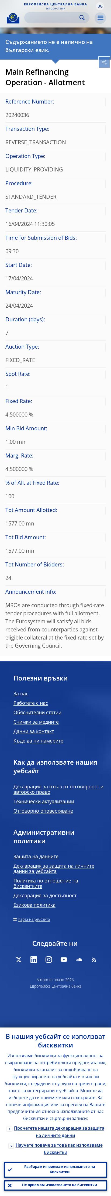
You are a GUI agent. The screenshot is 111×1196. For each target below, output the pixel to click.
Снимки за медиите (36, 722)
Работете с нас (30, 703)
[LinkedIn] (33, 959)
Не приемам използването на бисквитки (59, 1185)
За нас (20, 694)
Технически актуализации (43, 801)
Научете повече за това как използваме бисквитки (59, 1149)
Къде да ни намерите (38, 741)
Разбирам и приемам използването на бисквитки (59, 1169)
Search (82, 17)
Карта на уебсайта (34, 920)
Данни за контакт (33, 731)
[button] (100, 6)
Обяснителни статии (37, 712)
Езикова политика (34, 905)
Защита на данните (35, 856)
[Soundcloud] (78, 959)
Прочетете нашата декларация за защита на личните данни (59, 1132)
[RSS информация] (94, 959)
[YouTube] (63, 959)
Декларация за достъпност (45, 895)
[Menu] (100, 18)
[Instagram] (48, 959)
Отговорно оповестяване (43, 811)
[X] (18, 959)
